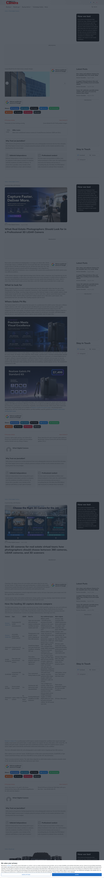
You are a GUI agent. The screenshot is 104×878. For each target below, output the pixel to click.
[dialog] (52, 869)
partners (9, 865)
